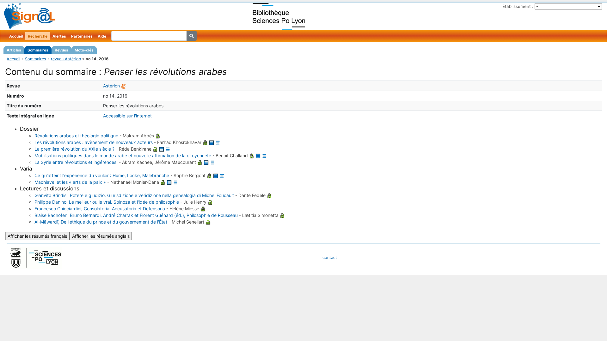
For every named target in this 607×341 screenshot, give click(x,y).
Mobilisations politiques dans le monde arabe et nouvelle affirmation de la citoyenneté (122, 155)
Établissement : (517, 6)
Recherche (37, 36)
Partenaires (82, 36)
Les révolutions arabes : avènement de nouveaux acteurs (93, 142)
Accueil (16, 36)
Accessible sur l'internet (127, 115)
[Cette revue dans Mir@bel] (123, 85)
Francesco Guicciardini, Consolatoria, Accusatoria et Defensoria (99, 208)
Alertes (59, 36)
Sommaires (38, 50)
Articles (14, 50)
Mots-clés (84, 50)
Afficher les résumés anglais (101, 236)
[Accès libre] (157, 135)
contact (329, 257)
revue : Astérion (66, 59)
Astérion (111, 85)
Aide (102, 36)
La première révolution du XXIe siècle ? (74, 149)
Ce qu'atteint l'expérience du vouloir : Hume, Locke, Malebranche (101, 175)
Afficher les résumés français (37, 236)
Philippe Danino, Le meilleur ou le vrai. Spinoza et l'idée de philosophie (106, 202)
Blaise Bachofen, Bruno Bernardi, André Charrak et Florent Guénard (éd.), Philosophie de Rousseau (136, 215)
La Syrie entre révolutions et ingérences (76, 162)
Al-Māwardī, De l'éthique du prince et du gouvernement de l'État (100, 221)
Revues (61, 50)
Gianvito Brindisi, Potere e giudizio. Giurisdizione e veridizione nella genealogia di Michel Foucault (134, 195)
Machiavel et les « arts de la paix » (70, 182)
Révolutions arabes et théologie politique (76, 135)
